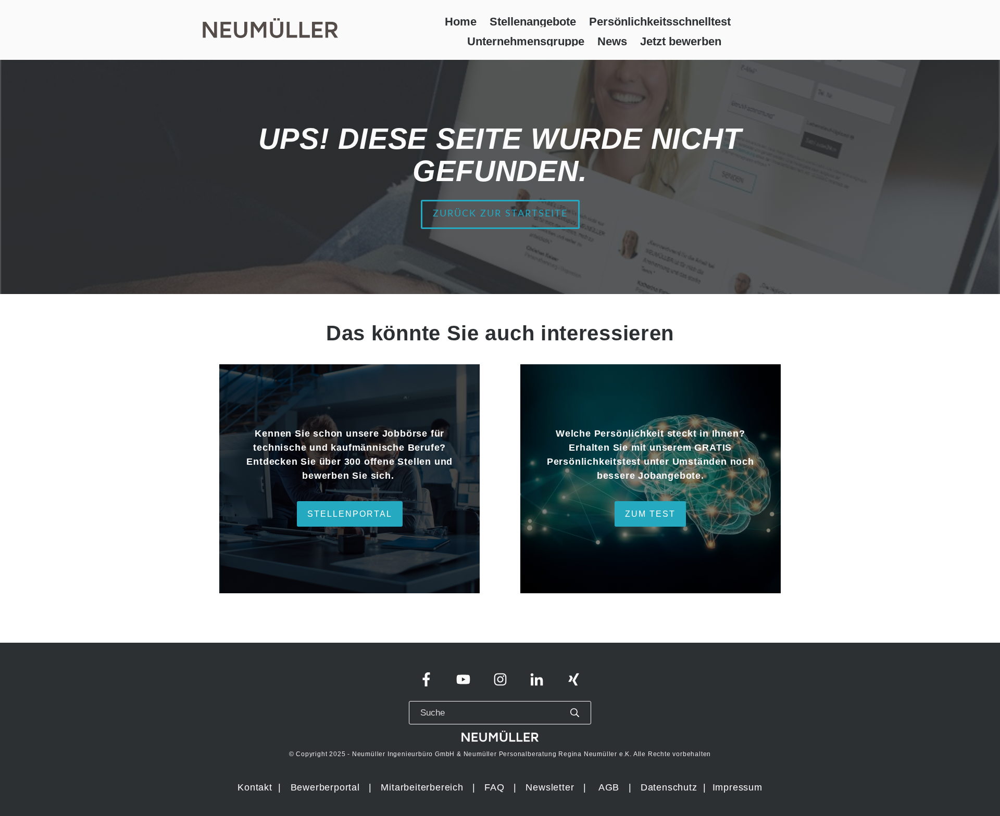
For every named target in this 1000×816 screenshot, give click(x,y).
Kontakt (255, 787)
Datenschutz (671, 787)
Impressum (737, 787)
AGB (608, 787)
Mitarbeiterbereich (423, 787)
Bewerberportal (325, 787)
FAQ (494, 787)
